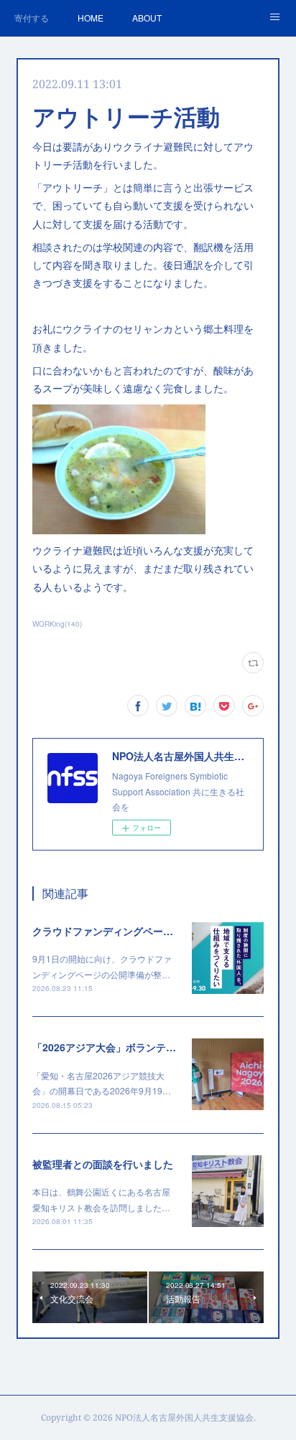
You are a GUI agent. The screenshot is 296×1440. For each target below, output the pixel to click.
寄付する (31, 17)
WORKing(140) (57, 624)
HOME (90, 17)
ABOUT (147, 17)
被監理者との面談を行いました (102, 1164)
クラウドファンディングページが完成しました (138, 931)
